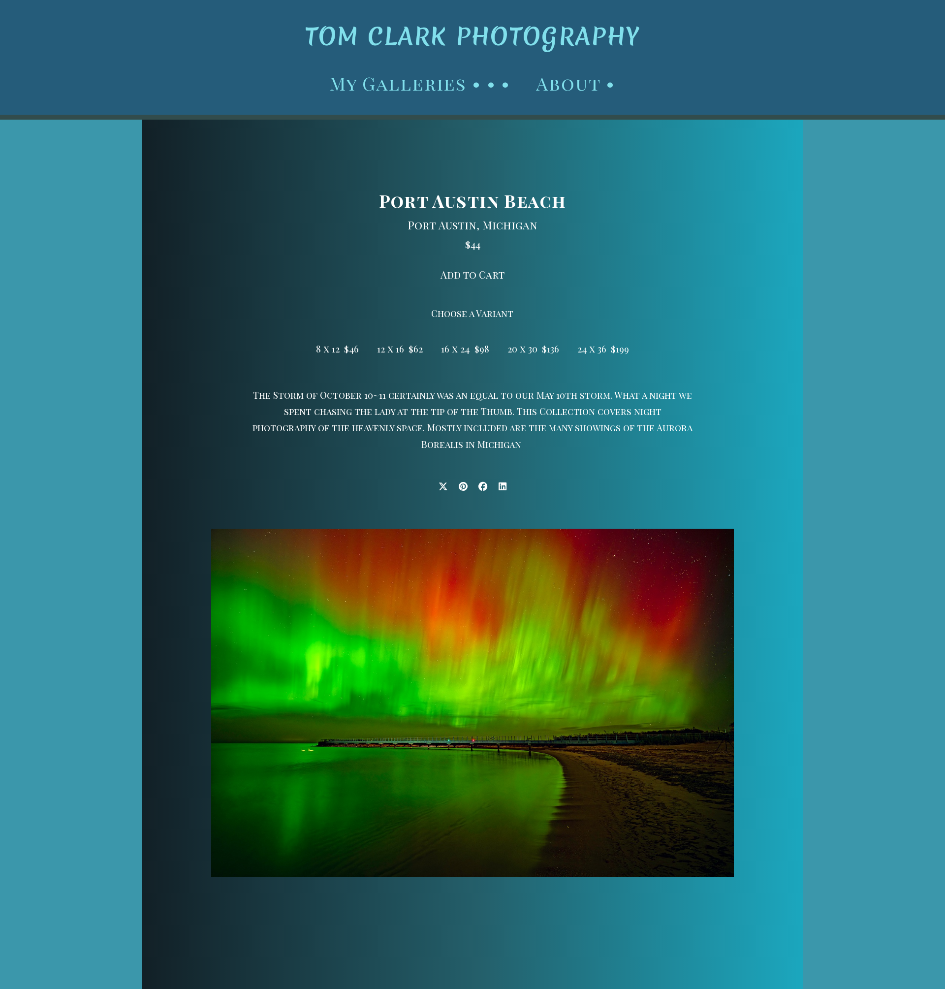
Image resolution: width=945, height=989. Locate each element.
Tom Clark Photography (472, 36)
